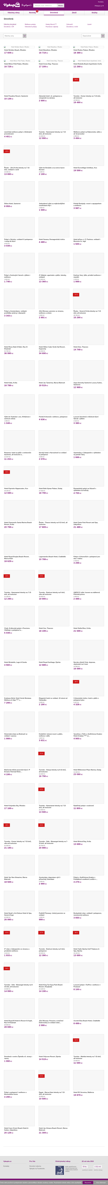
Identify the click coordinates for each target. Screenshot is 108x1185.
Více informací (101, 1182)
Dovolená (54, 13)
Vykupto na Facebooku (37, 1168)
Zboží (74, 13)
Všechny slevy (14, 13)
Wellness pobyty (30, 24)
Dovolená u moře (72, 26)
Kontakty (101, 2)
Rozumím (88, 1182)
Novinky (33, 12)
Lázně (89, 24)
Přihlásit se (98, 6)
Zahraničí (69, 24)
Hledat (60, 5)
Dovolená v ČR (9, 26)
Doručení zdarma (35, 1166)
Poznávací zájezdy (52, 26)
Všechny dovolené (10, 24)
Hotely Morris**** (51, 24)
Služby (94, 13)
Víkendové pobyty (31, 26)
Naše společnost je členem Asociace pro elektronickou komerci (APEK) (71, 1169)
